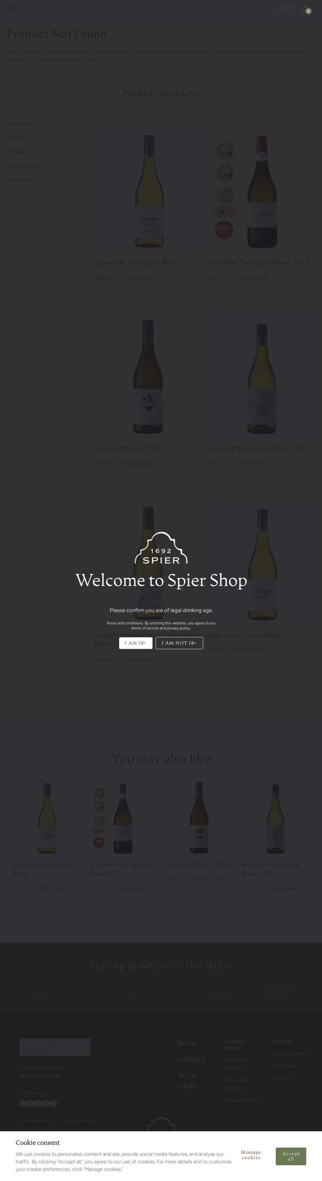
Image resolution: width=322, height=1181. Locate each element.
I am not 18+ (179, 643)
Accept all (291, 1156)
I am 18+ (136, 643)
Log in (285, 8)
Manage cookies (251, 1155)
